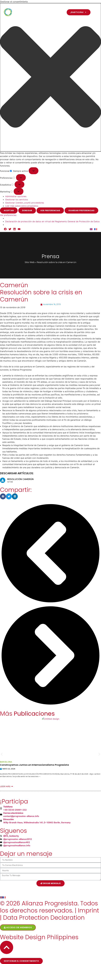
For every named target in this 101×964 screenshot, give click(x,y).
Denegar (27, 210)
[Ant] (50, 603)
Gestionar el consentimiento (21, 961)
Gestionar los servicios (16, 199)
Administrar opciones (15, 196)
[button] (50, 77)
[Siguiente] (50, 705)
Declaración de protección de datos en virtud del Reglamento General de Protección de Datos (52, 221)
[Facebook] (5, 229)
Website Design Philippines (39, 937)
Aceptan (9, 210)
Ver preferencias (50, 210)
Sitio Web (30, 262)
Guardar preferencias (81, 210)
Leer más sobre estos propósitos (21, 206)
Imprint (88, 910)
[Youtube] (19, 229)
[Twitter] (10, 229)
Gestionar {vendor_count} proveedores (24, 202)
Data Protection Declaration (44, 917)
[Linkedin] (14, 229)
